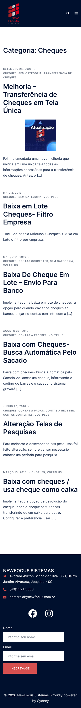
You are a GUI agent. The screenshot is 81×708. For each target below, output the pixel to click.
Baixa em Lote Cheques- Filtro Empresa (28, 214)
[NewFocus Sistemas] (13, 13)
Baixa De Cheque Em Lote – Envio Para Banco (36, 282)
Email (7, 647)
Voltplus (51, 196)
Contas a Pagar (31, 410)
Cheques (10, 73)
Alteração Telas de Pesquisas (32, 428)
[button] (67, 13)
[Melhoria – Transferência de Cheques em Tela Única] (40, 135)
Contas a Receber (32, 335)
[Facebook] (32, 615)
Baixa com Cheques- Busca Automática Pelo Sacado (39, 352)
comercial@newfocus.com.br (32, 597)
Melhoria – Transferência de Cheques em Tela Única (30, 98)
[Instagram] (49, 615)
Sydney (43, 701)
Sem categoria (30, 73)
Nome (7, 628)
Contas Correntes (33, 261)
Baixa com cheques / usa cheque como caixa (40, 485)
